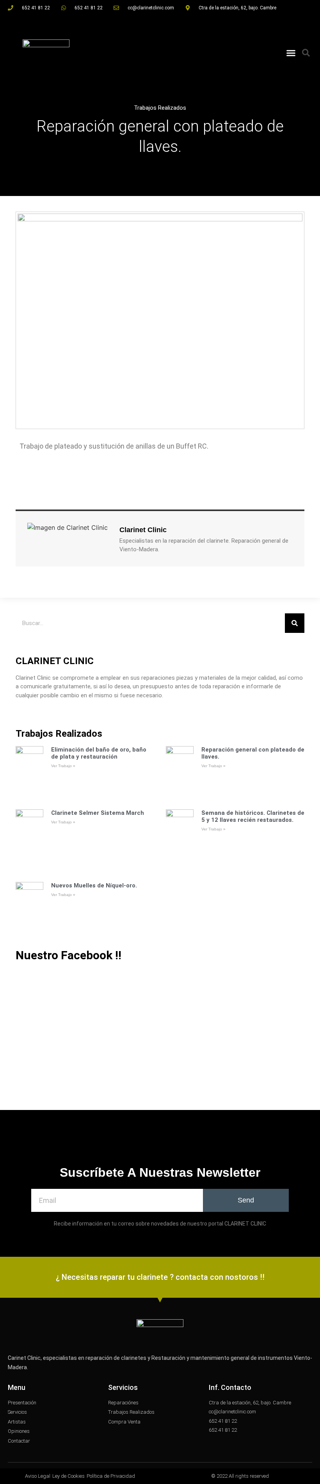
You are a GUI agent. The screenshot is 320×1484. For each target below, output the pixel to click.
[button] (291, 52)
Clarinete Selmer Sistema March (97, 812)
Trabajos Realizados (160, 107)
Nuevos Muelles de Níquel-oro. (94, 885)
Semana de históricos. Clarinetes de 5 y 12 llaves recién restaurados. (252, 816)
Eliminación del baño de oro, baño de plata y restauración (98, 753)
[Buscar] (294, 623)
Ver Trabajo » (63, 766)
